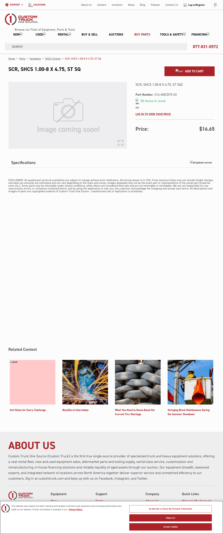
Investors (117, 5)
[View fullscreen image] (120, 142)
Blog (142, 5)
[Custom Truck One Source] (21, 19)
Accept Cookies (170, 526)
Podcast (155, 5)
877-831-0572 (205, 46)
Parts (22, 58)
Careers (101, 5)
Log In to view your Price (153, 114)
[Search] (7, 46)
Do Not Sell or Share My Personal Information (170, 508)
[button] (110, 34)
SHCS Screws (53, 58)
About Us (86, 5)
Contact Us (171, 5)
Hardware (35, 58)
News (131, 5)
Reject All (170, 517)
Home (11, 58)
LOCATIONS (39, 4)
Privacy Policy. (76, 509)
